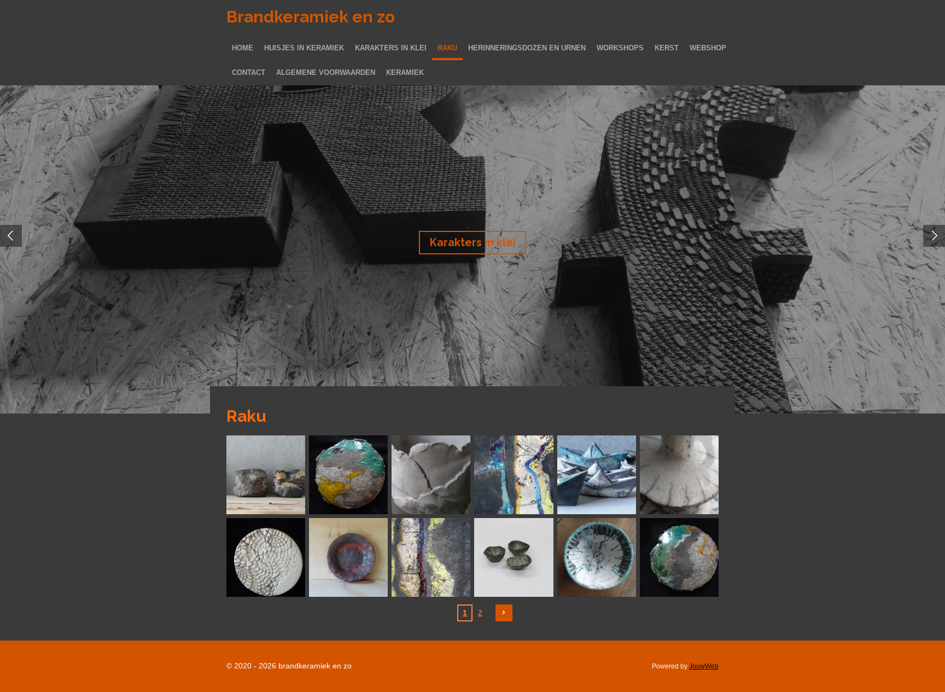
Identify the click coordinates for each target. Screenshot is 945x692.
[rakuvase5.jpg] (679, 474)
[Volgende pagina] (504, 613)
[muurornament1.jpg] (679, 557)
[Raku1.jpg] (596, 557)
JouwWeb (704, 666)
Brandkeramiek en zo (310, 16)
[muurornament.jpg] (348, 474)
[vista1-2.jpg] (513, 474)
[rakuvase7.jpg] (431, 474)
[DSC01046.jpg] (348, 557)
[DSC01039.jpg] (266, 474)
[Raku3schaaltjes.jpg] (513, 557)
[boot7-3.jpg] (596, 474)
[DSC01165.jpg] (266, 557)
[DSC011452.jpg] (431, 557)
